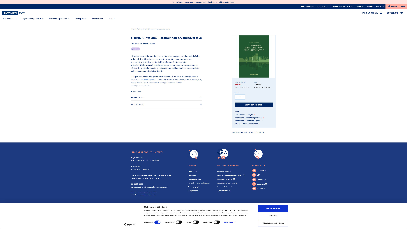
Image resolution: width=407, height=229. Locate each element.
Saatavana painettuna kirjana (247, 121)
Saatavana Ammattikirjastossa (248, 118)
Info (110, 19)
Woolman (153, 195)
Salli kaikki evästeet (273, 208)
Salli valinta (273, 216)
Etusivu (134, 29)
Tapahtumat (97, 19)
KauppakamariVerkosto (343, 6)
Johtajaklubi (80, 19)
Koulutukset (8, 19)
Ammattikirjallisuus (58, 19)
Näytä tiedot (228, 222)
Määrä (237, 93)
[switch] (179, 222)
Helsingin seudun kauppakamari (315, 6)
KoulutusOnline (224, 187)
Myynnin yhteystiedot (375, 6)
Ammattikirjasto (224, 171)
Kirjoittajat (138, 104)
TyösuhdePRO (224, 190)
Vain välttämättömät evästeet (273, 223)
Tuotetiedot (138, 97)
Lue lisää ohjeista (148, 79)
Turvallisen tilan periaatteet (198, 183)
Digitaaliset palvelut (32, 19)
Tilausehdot (192, 171)
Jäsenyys (359, 6)
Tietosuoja (192, 175)
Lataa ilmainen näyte (244, 115)
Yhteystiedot (193, 190)
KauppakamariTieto (226, 179)
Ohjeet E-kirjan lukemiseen (246, 124)
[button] (372, 13)
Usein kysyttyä (193, 187)
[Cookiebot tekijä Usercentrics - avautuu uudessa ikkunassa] (130, 224)
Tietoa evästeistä (194, 179)
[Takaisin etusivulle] (13, 13)
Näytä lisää (136, 92)
